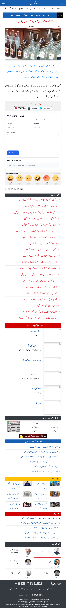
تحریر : (40, 364)
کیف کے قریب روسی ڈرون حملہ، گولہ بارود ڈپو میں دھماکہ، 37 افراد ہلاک (41, 538)
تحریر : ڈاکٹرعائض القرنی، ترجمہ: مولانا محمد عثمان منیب (30, 378)
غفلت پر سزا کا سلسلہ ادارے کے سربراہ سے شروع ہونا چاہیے (44, 447)
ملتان (31, 15)
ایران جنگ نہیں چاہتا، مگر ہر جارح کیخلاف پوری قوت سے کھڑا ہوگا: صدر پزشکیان (39, 518)
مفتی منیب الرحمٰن (27, 578)
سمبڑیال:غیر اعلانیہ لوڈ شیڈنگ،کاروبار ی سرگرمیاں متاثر (41, 488)
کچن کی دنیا (38, 403)
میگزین (5, 9)
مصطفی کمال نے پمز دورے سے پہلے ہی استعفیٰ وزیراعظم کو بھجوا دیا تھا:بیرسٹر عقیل (39, 457)
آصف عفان (57, 578)
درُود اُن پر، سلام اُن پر (35, 374)
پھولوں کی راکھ (47, 573)
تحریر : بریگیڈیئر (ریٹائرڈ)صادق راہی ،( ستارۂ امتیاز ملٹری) (30, 350)
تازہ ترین (52, 9)
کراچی (43, 15)
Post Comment (13, 152)
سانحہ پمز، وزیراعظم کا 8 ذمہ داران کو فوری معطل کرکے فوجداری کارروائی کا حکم (39, 523)
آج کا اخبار (44, 9)
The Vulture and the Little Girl (15, 551)
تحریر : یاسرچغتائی (38, 335)
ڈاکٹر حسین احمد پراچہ (54, 567)
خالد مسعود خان (27, 556)
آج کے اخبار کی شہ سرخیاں (31, 441)
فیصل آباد (25, 15)
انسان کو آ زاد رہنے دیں (35, 331)
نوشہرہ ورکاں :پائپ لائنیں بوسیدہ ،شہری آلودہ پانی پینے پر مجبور (13, 498)
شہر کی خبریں (29, 9)
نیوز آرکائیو (41, 589)
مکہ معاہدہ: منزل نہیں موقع (34, 346)
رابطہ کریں (50, 589)
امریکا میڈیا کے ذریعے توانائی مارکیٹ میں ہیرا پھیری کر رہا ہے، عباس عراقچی (41, 533)
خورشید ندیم (57, 556)
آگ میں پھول (47, 562)
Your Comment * (11, 132)
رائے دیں (33, 589)
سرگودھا (11, 15)
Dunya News (37, 595)
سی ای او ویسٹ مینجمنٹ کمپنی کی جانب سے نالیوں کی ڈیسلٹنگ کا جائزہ (13, 488)
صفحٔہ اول (58, 9)
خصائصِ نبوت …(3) (16, 573)
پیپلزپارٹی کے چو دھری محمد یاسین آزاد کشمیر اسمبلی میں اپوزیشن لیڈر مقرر (41, 452)
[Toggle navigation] (62, 3)
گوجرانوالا (18, 15)
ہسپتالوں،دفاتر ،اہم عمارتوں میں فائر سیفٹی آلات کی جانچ (41, 498)
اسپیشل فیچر (21, 9)
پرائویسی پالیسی (24, 589)
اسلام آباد (37, 15)
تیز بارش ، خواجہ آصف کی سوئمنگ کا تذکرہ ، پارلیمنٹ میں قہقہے (44, 462)
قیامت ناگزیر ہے (46, 551)
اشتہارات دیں (14, 589)
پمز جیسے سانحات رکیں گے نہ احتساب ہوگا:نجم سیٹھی (46, 467)
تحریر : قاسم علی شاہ (37, 393)
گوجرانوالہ (53, 479)
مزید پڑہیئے (53, 195)
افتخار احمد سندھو (27, 567)
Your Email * (37, 123)
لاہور (49, 15)
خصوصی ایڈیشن (12, 9)
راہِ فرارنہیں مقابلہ (36, 389)
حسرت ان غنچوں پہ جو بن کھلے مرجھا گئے (14, 562)
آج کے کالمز (37, 9)
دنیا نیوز (28, 595)
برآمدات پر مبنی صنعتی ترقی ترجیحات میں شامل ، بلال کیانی (45, 471)
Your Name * (10, 123)
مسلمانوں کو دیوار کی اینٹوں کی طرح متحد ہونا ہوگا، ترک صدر (44, 528)
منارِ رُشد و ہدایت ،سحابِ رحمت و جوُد (31, 360)
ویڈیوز (21, 595)
